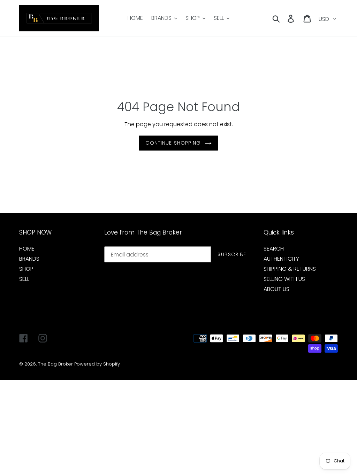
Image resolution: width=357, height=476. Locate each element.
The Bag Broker (55, 364)
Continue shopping (173, 142)
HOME (27, 249)
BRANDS (29, 259)
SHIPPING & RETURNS (290, 269)
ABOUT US (276, 289)
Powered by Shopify (97, 364)
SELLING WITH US (284, 279)
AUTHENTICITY (281, 259)
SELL (24, 279)
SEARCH (274, 249)
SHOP (26, 269)
